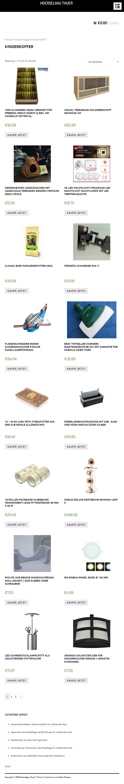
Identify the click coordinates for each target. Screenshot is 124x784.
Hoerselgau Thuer (56, 2)
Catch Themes (64, 777)
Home (8, 39)
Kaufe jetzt (16, 135)
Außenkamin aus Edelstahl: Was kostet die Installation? (38, 755)
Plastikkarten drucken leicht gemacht (29, 739)
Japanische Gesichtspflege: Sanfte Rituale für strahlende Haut (41, 732)
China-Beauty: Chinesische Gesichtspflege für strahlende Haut (41, 747)
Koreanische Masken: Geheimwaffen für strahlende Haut (39, 724)
